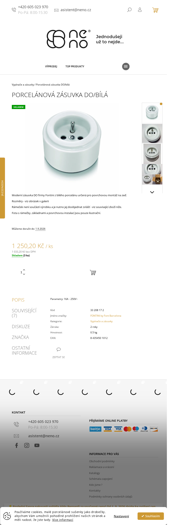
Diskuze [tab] (21, 326)
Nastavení (121, 516)
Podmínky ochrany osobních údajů (110, 496)
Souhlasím (152, 516)
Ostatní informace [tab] (24, 350)
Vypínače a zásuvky (101, 321)
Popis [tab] (18, 299)
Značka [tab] (20, 337)
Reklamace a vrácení (101, 467)
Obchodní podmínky (102, 461)
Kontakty (95, 490)
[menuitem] (51, 67)
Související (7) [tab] (24, 313)
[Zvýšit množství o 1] (24, 270)
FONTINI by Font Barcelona (105, 315)
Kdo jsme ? (95, 485)
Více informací (62, 520)
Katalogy (94, 473)
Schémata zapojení (100, 479)
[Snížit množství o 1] (24, 274)
